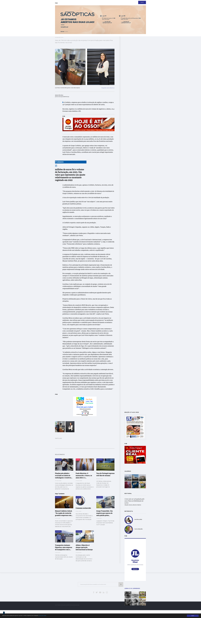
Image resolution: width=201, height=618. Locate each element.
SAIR (142, 2)
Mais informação (42, 615)
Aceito (192, 615)
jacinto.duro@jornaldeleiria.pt (62, 96)
